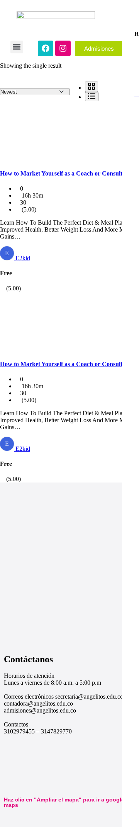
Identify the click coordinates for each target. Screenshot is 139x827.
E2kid (22, 258)
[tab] (91, 87)
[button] (16, 47)
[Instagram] (63, 48)
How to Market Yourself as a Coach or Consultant (65, 173)
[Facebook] (45, 48)
